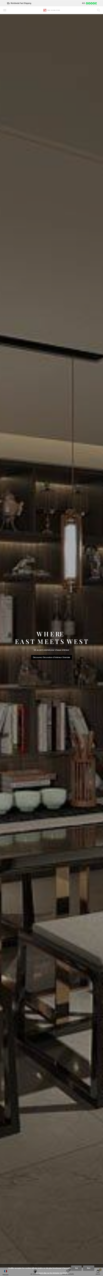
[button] (5, 10)
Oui (76, 1268)
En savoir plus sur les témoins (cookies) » (52, 1273)
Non (88, 1268)
